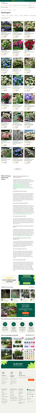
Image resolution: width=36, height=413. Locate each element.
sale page (28, 255)
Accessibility (20, 398)
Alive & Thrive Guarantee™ (21, 393)
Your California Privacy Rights (22, 400)
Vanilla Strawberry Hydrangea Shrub (19, 184)
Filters (4, 15)
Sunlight (21, 15)
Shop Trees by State (5, 396)
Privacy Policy (21, 390)
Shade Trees (30, 5)
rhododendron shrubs (21, 235)
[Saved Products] (32, 3)
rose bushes (32, 234)
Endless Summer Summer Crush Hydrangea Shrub (22, 187)
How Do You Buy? (27, 283)
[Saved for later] (10, 22)
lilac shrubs (15, 235)
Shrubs (20, 5)
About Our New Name (13, 400)
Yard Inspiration (4, 402)
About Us (3, 390)
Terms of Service (21, 396)
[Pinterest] (30, 399)
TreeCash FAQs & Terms (13, 398)
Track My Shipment (13, 381)
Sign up (31, 379)
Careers (3, 392)
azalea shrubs (29, 235)
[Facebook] (32, 396)
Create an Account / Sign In (13, 383)
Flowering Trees (24, 5)
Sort (7, 15)
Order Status (12, 390)
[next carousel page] (35, 293)
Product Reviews (4, 399)
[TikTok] (30, 396)
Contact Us (3, 383)
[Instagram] (28, 396)
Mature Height (26, 15)
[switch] (33, 18)
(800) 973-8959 (26, 315)
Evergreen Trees (15, 5)
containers (28, 218)
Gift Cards (3, 398)
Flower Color (16, 15)
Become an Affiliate (5, 401)
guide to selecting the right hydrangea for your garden (22, 213)
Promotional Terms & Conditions (22, 403)
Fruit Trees (10, 5)
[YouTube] (28, 399)
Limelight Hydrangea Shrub (18, 183)
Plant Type (11, 15)
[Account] (30, 3)
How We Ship (12, 395)
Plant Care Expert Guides (4, 394)
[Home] (5, 3)
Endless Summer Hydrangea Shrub (19, 186)
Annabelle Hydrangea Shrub (18, 185)
